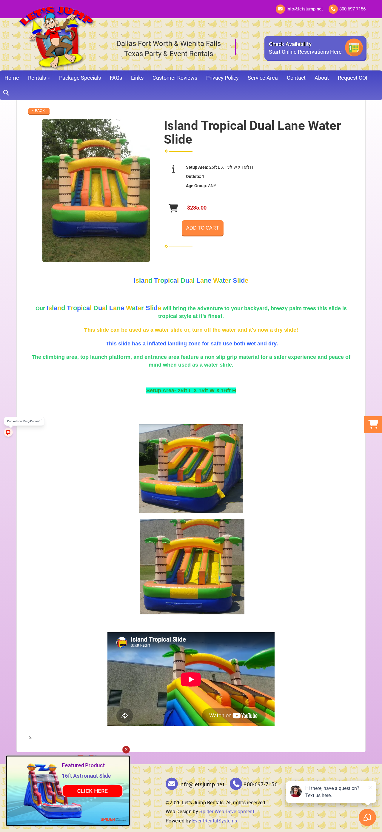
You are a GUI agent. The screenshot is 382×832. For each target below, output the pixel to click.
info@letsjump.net (304, 9)
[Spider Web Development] (113, 819)
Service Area (263, 78)
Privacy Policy (222, 78)
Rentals (37, 78)
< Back (38, 111)
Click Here (92, 791)
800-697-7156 (352, 9)
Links (137, 78)
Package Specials (80, 78)
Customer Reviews (175, 78)
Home (11, 78)
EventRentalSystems (214, 821)
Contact (296, 78)
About (322, 78)
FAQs (116, 78)
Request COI (352, 78)
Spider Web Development (226, 811)
